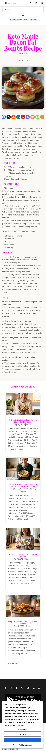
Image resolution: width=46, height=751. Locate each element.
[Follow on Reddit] (39, 688)
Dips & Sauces (29, 489)
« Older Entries (12, 663)
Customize (22, 730)
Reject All (22, 735)
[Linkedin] (18, 117)
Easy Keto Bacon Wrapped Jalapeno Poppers (23, 622)
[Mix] (32, 117)
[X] (9, 117)
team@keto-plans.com (12, 3)
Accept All (22, 740)
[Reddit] (13, 117)
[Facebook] (4, 117)
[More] (42, 117)
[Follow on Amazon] (17, 688)
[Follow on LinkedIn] (34, 688)
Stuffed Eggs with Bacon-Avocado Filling (23, 555)
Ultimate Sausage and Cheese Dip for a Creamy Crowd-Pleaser (23, 485)
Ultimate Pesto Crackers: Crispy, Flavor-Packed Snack (23, 421)
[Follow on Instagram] (42, 3)
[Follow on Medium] (22, 688)
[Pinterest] (23, 117)
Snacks (23, 54)
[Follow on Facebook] (30, 3)
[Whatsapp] (37, 117)
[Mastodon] (28, 117)
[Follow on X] (36, 3)
